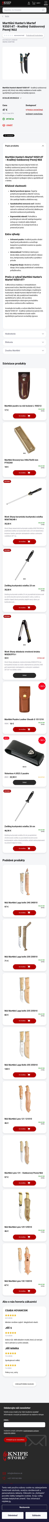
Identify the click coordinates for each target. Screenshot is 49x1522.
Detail (25, 675)
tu (9, 1501)
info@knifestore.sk (15, 1473)
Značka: (8, 42)
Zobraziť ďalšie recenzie (24, 1384)
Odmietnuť (12, 1515)
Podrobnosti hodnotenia (34, 35)
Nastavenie (24, 1507)
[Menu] (46, 3)
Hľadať (43, 10)
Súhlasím (36, 1515)
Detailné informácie (11, 98)
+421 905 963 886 (15, 1478)
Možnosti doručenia (34, 114)
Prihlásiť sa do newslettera (15, 1440)
